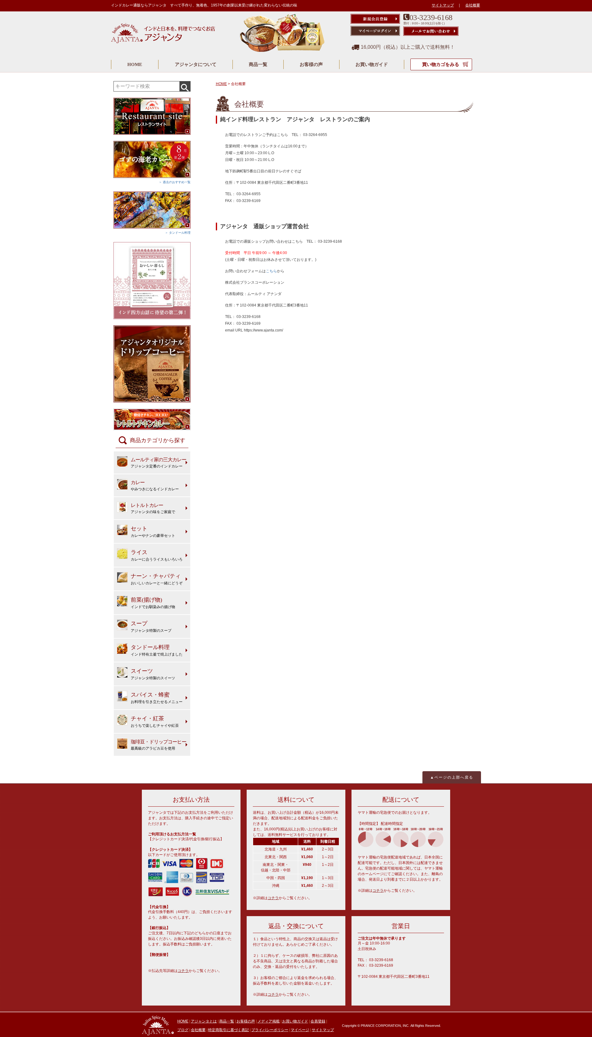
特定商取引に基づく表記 (228, 1030)
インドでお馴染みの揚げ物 (153, 603)
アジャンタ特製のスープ (151, 626)
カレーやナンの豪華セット (153, 531)
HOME (134, 64)
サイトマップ (443, 5)
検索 (184, 86)
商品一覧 (258, 64)
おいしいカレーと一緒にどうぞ (157, 579)
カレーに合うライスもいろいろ (157, 555)
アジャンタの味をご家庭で (153, 508)
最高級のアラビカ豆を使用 (158, 745)
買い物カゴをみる (441, 64)
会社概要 (472, 5)
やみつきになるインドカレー (155, 485)
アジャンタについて (195, 64)
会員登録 (317, 1021)
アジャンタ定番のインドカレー (158, 462)
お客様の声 (311, 64)
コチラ (183, 971)
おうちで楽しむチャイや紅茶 (155, 721)
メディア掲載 (268, 1021)
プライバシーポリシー (269, 1030)
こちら (271, 271)
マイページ (300, 1030)
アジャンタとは (204, 1021)
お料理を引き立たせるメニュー (157, 698)
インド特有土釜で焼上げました (157, 650)
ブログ (182, 1030)
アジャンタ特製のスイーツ (153, 674)
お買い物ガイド (372, 64)
